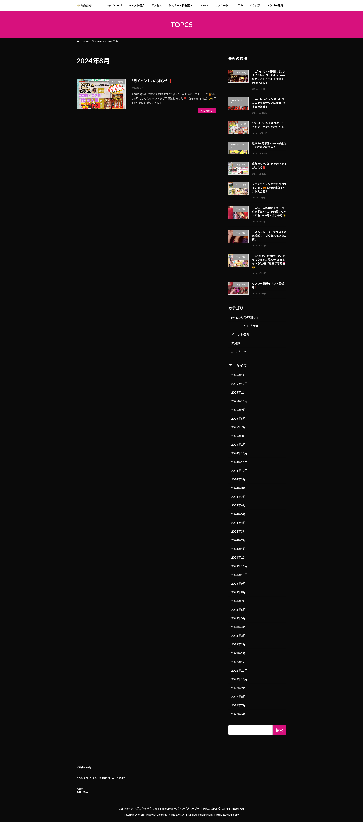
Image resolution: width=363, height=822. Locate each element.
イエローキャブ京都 (244, 326)
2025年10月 (239, 401)
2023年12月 (239, 557)
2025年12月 (239, 383)
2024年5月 (238, 514)
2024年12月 (239, 453)
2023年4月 (238, 627)
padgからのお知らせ (245, 317)
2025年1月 (238, 444)
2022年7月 (238, 705)
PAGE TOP (351, 793)
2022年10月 (239, 679)
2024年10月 (239, 470)
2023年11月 (239, 566)
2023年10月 (239, 575)
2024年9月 (238, 479)
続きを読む (207, 110)
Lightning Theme (166, 814)
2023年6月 (238, 609)
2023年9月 (238, 583)
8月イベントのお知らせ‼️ (152, 81)
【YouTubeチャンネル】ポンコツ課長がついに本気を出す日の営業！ (269, 102)
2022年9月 (238, 687)
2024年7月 (238, 496)
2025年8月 (238, 418)
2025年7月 (238, 427)
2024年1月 (238, 548)
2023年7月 (238, 601)
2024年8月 (238, 488)
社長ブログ (238, 352)
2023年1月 (238, 653)
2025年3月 (238, 435)
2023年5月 (238, 618)
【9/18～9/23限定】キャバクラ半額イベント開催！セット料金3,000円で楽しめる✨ (269, 211)
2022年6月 (238, 713)
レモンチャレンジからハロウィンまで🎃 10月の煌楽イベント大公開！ (269, 187)
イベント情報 (240, 334)
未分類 (235, 343)
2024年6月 (238, 505)
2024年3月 (238, 531)
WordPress (144, 814)
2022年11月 (239, 670)
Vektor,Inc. (220, 814)
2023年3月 (238, 635)
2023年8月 (238, 592)
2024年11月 (239, 462)
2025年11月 (239, 392)
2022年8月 (238, 696)
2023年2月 (238, 644)
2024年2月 (238, 540)
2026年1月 (238, 375)
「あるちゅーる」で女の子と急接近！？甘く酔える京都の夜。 (269, 235)
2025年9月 (238, 409)
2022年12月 (239, 661)
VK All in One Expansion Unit (194, 814)
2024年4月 (238, 522)
